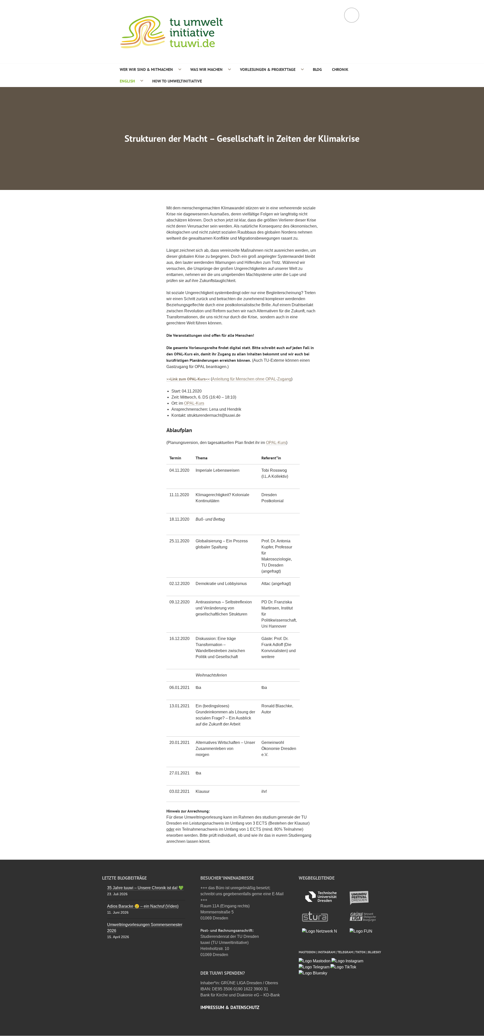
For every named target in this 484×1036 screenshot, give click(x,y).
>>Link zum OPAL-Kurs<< (188, 378)
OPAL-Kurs (194, 403)
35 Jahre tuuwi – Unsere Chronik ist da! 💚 (145, 888)
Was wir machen (206, 69)
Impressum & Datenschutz (229, 1007)
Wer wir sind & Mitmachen (146, 69)
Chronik (340, 69)
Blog (317, 69)
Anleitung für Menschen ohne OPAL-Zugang (251, 379)
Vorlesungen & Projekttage (267, 69)
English (127, 81)
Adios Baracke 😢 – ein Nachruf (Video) (142, 906)
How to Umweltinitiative (177, 81)
